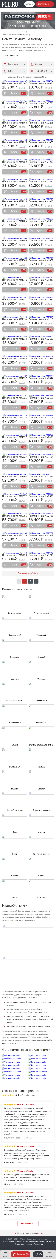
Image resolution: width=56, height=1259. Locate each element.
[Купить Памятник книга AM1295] (15, 140)
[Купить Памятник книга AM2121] (15, 396)
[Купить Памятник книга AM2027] (15, 455)
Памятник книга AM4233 (41, 162)
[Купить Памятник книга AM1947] (41, 356)
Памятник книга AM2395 (41, 496)
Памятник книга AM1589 (14, 260)
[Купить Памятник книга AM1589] (15, 258)
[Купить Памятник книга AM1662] (41, 179)
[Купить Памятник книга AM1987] (15, 297)
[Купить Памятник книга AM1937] (15, 376)
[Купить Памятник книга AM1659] (15, 238)
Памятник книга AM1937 (14, 378)
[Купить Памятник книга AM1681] (41, 238)
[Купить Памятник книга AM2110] (15, 317)
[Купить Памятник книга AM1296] (41, 120)
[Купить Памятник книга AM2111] (41, 396)
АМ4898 (48, 1040)
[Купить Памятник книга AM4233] (41, 160)
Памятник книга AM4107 (14, 83)
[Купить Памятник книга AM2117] (15, 494)
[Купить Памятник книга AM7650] (15, 553)
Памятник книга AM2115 (14, 417)
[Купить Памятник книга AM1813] (41, 199)
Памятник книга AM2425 (41, 516)
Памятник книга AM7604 (41, 457)
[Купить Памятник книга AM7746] (41, 553)
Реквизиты (38, 1244)
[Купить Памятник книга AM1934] (15, 337)
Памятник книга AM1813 (41, 201)
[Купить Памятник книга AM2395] (41, 494)
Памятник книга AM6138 (14, 535)
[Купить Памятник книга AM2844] (41, 376)
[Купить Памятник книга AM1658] (15, 179)
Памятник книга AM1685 (14, 221)
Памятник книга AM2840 (14, 358)
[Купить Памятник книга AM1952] (15, 435)
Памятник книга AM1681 (41, 240)
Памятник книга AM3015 (14, 103)
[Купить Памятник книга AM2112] (41, 415)
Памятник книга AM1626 (14, 201)
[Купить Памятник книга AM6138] (15, 533)
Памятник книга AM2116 (41, 319)
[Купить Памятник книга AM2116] (41, 317)
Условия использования (13, 1241)
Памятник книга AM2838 (41, 476)
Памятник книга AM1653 (14, 123)
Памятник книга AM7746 (41, 555)
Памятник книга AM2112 (41, 417)
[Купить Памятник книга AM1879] (41, 258)
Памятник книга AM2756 (14, 516)
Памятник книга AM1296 (41, 123)
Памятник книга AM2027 (14, 457)
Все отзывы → (28, 1223)
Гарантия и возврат (23, 1244)
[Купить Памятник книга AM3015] (15, 101)
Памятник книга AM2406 (41, 437)
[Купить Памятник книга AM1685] (15, 219)
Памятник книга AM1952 (14, 437)
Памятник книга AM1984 (41, 299)
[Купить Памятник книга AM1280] (41, 101)
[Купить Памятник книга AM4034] (41, 81)
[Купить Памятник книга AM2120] (41, 337)
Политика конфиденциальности (39, 1241)
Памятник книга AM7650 (14, 555)
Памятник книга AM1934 (14, 339)
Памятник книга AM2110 (14, 319)
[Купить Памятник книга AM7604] (41, 455)
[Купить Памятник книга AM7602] (15, 474)
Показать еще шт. (28, 573)
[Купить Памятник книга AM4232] (15, 160)
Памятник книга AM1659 (14, 240)
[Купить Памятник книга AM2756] (15, 514)
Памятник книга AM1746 (14, 280)
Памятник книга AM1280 (41, 103)
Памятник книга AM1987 (14, 299)
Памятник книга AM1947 (41, 358)
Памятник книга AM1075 (41, 142)
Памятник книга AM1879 (41, 260)
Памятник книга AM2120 (41, 339)
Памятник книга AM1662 (41, 182)
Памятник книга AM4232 (14, 162)
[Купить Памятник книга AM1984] (41, 297)
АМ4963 (14, 1043)
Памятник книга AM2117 (14, 496)
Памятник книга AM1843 (41, 280)
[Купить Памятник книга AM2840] (15, 356)
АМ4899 (5, 1043)
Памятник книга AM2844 (41, 378)
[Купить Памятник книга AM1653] (15, 120)
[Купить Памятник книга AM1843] (41, 278)
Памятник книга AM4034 (41, 83)
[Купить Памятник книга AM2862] (41, 533)
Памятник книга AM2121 (14, 398)
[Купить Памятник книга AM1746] (15, 278)
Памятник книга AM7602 (14, 476)
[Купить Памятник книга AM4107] (15, 81)
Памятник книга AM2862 (41, 535)
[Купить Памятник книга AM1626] (15, 199)
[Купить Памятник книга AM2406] (41, 435)
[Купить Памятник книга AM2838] (41, 474)
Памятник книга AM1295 (14, 142)
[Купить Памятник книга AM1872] (41, 219)
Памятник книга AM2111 (41, 398)
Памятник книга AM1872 (41, 221)
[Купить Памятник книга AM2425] (41, 514)
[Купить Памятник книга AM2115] (15, 415)
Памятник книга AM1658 (14, 182)
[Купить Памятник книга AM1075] (41, 140)
